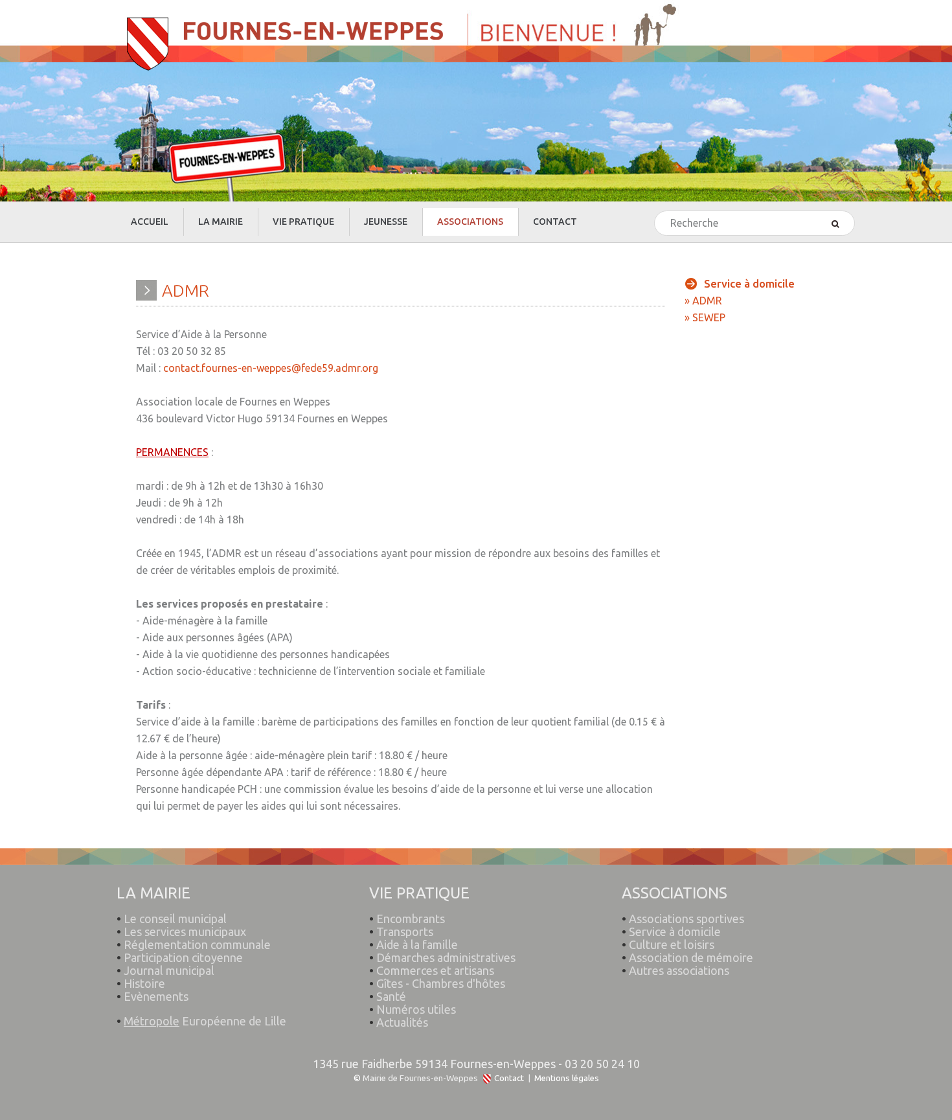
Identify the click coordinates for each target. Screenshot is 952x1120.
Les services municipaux (181, 931)
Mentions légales (566, 1078)
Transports (404, 931)
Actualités (402, 1022)
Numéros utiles (416, 1009)
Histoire (144, 983)
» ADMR (703, 300)
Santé (391, 996)
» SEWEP (705, 317)
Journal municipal (169, 970)
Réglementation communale (197, 944)
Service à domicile (675, 931)
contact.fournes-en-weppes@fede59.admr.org (270, 368)
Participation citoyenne (183, 957)
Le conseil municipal (175, 918)
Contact (509, 1078)
